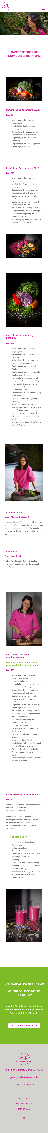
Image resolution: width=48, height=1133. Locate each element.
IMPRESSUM (24, 1108)
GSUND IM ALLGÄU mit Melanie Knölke (24, 1070)
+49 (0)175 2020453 (24, 1084)
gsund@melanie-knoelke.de (24, 1077)
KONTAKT (24, 1098)
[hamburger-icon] (43, 10)
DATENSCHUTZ (24, 1103)
